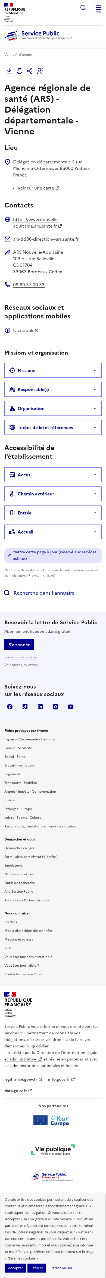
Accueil (25, 532)
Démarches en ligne (19, 848)
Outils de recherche (19, 882)
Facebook (23, 330)
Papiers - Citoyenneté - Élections (29, 739)
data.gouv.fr (15, 1091)
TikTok (25, 706)
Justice (9, 800)
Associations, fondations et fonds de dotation (40, 826)
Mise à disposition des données (28, 930)
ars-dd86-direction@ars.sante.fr (46, 239)
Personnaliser (61, 1268)
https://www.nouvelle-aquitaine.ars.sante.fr (36, 222)
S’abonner (19, 644)
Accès (24, 475)
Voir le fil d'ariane (18, 54)
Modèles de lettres (18, 874)
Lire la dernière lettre (20, 657)
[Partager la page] (30, 71)
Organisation (31, 408)
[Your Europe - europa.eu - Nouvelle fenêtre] (53, 1120)
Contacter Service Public (23, 974)
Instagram (55, 706)
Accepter (15, 1268)
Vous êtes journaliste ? (21, 965)
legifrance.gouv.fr (20, 1079)
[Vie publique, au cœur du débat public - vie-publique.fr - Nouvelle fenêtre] (53, 1151)
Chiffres (10, 922)
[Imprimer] (19, 71)
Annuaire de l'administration (26, 900)
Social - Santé (15, 756)
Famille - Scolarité (18, 748)
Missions (26, 370)
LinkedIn (40, 706)
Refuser (36, 1268)
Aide (8, 948)
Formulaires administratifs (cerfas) (30, 856)
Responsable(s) (33, 389)
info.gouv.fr (59, 1079)
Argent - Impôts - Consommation (30, 791)
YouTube (70, 706)
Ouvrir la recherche (83, 7)
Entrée (25, 513)
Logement (12, 774)
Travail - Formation (19, 765)
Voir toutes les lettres (21, 664)
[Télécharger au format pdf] (9, 71)
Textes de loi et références (45, 427)
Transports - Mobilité (20, 782)
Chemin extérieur (36, 494)
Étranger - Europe (18, 808)
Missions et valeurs (18, 939)
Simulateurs (13, 865)
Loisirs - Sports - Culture (22, 817)
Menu (98, 12)
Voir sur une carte (35, 188)
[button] (40, 71)
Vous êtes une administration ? (28, 956)
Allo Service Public (18, 891)
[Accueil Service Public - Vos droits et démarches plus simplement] (39, 41)
